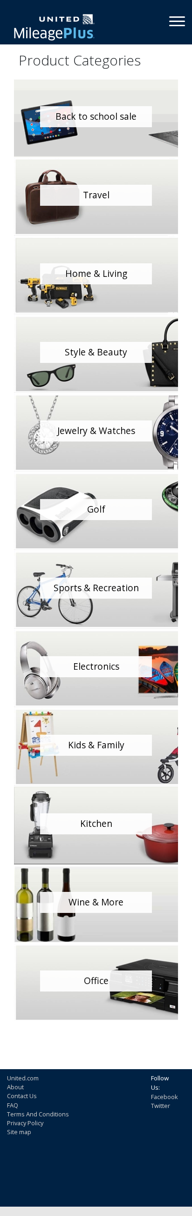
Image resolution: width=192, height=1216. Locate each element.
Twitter (160, 1105)
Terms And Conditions (38, 1114)
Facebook (164, 1097)
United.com (23, 1078)
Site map (19, 1132)
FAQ (12, 1105)
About (15, 1087)
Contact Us (22, 1096)
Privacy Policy (25, 1123)
